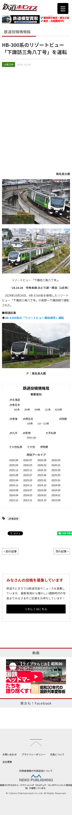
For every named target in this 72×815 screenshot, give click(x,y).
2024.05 (55, 490)
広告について (57, 754)
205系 (27, 409)
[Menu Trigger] (62, 8)
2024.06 (41, 490)
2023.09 (55, 500)
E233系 (58, 409)
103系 (30, 423)
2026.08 (13, 460)
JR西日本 (27, 419)
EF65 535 (31, 437)
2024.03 (27, 495)
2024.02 (41, 495)
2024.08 (13, 490)
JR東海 (13, 419)
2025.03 (27, 480)
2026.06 (41, 460)
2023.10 (41, 500)
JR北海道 (14, 399)
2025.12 (13, 470)
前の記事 (11, 551)
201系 (17, 409)
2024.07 (27, 490)
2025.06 (41, 475)
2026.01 (55, 465)
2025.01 (55, 480)
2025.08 (13, 475)
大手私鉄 (51, 433)
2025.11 (27, 470)
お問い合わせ (9, 754)
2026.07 (27, 460)
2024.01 (55, 495)
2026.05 (55, 460)
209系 (37, 409)
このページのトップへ (36, 743)
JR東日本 (8, 64)
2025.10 (41, 470)
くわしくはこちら (36, 609)
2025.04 (13, 480)
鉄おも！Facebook (36, 703)
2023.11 (27, 500)
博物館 (44, 447)
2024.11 (27, 485)
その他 (31, 447)
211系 (48, 409)
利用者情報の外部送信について (36, 770)
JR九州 (13, 433)
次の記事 (61, 551)
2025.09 (55, 470)
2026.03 (27, 465)
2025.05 (55, 475)
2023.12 (13, 500)
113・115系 (43, 423)
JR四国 (63, 419)
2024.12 (13, 485)
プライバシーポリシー (34, 754)
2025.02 (41, 480)
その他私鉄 (15, 447)
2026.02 (41, 465)
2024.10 (41, 485)
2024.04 (13, 495)
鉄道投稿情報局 (36, 388)
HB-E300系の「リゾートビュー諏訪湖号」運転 (34, 318)
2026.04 (13, 465)
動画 (36, 652)
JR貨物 (26, 433)
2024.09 (55, 485)
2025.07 (27, 475)
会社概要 (7, 761)
